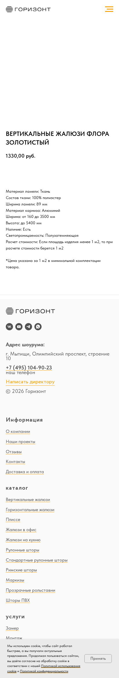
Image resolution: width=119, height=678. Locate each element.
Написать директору (30, 382)
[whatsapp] (38, 326)
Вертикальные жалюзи (28, 499)
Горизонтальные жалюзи (30, 509)
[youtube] (19, 326)
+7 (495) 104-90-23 (29, 367)
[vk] (9, 326)
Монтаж (14, 638)
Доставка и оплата (25, 471)
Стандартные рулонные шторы (37, 560)
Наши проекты (20, 441)
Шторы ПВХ (18, 600)
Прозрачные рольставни (30, 590)
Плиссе (13, 519)
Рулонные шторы (22, 550)
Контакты (15, 461)
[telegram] (28, 326)
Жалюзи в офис (21, 529)
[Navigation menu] (109, 9)
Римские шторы (21, 570)
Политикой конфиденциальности (44, 671)
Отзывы (14, 451)
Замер (12, 628)
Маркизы (15, 580)
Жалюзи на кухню (23, 539)
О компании (18, 431)
